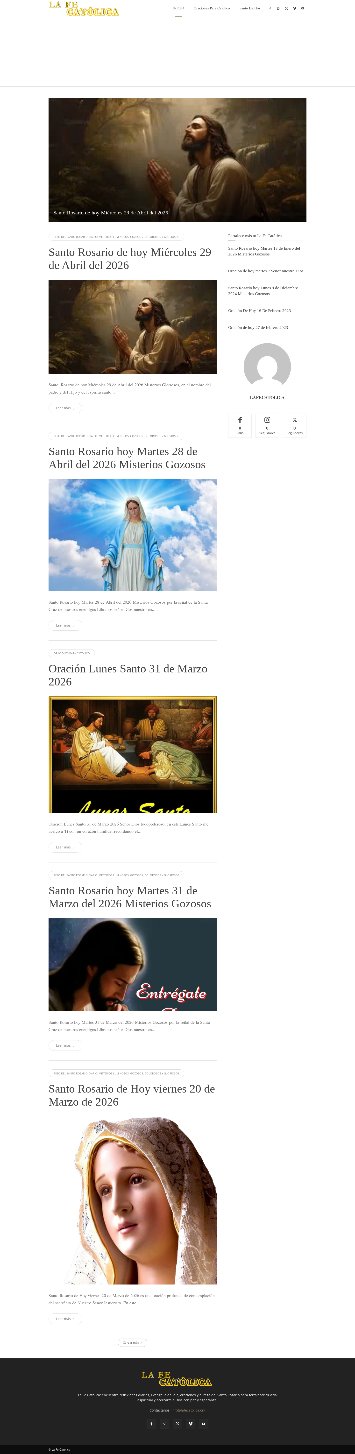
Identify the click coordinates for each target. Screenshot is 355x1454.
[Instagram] (278, 8)
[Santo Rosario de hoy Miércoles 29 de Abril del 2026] (177, 160)
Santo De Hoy (250, 8)
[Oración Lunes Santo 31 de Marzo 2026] (133, 754)
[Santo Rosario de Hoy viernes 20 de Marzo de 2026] (133, 1200)
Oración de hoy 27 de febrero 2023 (258, 327)
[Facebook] (270, 8)
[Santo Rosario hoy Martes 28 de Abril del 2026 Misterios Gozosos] (133, 535)
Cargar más (131, 1343)
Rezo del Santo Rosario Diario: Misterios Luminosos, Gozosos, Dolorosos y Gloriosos (116, 237)
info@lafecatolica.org (188, 1410)
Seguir (267, 417)
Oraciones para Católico (212, 8)
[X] (286, 8)
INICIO (178, 8)
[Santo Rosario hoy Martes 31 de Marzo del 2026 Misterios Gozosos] (133, 964)
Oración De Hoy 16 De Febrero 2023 (259, 310)
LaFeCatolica (267, 397)
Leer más (63, 408)
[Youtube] (302, 8)
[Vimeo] (294, 8)
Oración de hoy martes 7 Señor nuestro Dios (266, 271)
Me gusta (240, 417)
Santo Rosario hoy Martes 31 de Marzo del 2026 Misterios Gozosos (130, 897)
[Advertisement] (177, 52)
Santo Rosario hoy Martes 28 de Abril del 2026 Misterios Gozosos (127, 458)
